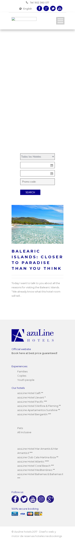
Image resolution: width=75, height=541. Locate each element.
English (27, 8)
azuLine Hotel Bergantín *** (34, 414)
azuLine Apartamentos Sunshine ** (38, 410)
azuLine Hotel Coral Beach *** (35, 465)
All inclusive (24, 432)
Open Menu (60, 20)
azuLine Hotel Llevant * (31, 397)
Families (22, 371)
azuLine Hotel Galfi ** (30, 393)
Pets (20, 428)
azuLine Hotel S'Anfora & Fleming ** (39, 405)
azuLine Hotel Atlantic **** (33, 461)
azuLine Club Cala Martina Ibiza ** (37, 457)
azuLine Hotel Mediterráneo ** (36, 469)
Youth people (25, 379)
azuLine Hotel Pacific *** (32, 401)
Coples (21, 375)
